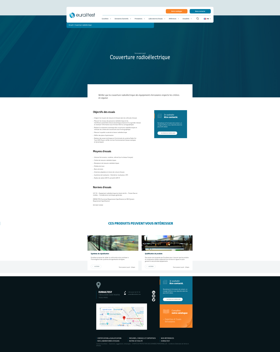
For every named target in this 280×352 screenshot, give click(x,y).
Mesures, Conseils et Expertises (142, 338)
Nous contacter (200, 11)
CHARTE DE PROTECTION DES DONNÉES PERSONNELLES (149, 344)
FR (208, 19)
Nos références (167, 338)
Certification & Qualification (109, 338)
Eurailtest (165, 341)
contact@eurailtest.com (134, 294)
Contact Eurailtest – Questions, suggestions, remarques (113, 344)
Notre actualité (136, 341)
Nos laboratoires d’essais (108, 341)
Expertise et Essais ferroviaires (173, 320)
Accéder (96, 266)
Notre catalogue (176, 11)
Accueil (71, 25)
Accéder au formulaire (174, 299)
